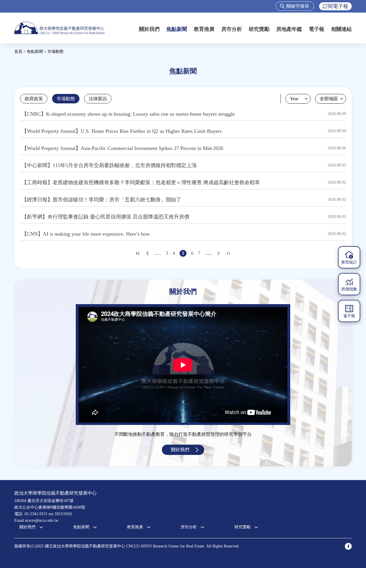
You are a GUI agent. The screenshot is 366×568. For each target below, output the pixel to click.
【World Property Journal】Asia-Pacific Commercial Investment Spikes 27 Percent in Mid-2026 (122, 148)
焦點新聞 (176, 29)
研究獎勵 (259, 29)
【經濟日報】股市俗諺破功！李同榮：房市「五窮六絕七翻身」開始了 (101, 199)
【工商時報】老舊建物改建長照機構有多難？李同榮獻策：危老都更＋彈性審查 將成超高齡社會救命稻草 (141, 182)
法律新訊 (98, 98)
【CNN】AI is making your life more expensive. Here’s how (86, 234)
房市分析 (231, 29)
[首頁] (59, 28)
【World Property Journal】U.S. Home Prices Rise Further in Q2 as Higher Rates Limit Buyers (122, 131)
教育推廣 (204, 29)
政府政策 (34, 98)
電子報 (316, 29)
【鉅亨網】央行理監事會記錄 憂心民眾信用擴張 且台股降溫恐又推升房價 (105, 217)
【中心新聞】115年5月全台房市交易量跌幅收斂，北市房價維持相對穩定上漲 (109, 165)
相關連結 (341, 29)
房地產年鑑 (289, 29)
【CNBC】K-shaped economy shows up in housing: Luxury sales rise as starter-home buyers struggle (128, 114)
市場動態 (66, 98)
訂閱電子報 (335, 6)
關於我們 (149, 29)
